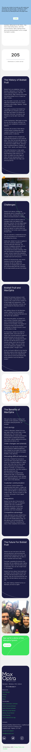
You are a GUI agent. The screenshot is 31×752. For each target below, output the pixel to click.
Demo (4, 699)
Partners (4, 694)
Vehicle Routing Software (9, 706)
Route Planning (6, 715)
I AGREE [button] (15, 18)
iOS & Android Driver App (9, 717)
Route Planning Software (9, 708)
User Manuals (6, 692)
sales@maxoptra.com (8, 733)
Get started (7, 645)
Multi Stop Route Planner (8, 710)
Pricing (4, 696)
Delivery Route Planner (8, 713)
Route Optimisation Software (10, 703)
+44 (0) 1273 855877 (8, 731)
